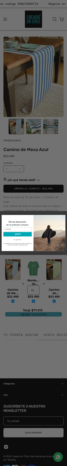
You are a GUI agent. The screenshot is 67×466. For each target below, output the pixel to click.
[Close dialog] (63, 217)
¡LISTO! (17, 234)
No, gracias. (17, 240)
